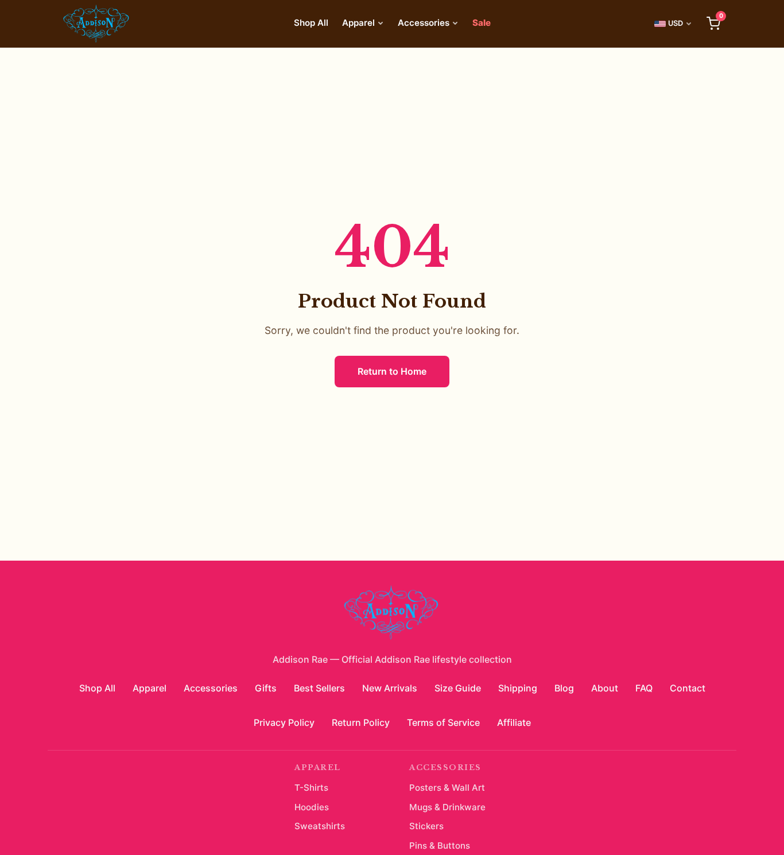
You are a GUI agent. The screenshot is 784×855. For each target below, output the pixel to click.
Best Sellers (319, 688)
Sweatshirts (319, 826)
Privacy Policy (284, 722)
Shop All (311, 22)
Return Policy (361, 722)
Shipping (517, 688)
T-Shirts (311, 787)
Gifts (266, 688)
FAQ (644, 688)
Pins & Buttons (439, 845)
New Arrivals (389, 688)
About (604, 688)
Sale (481, 22)
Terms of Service (443, 722)
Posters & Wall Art (447, 787)
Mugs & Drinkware (447, 807)
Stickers (426, 826)
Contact (687, 688)
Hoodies (311, 807)
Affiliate (514, 722)
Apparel (358, 22)
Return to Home (392, 371)
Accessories (423, 22)
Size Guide (457, 688)
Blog (564, 688)
